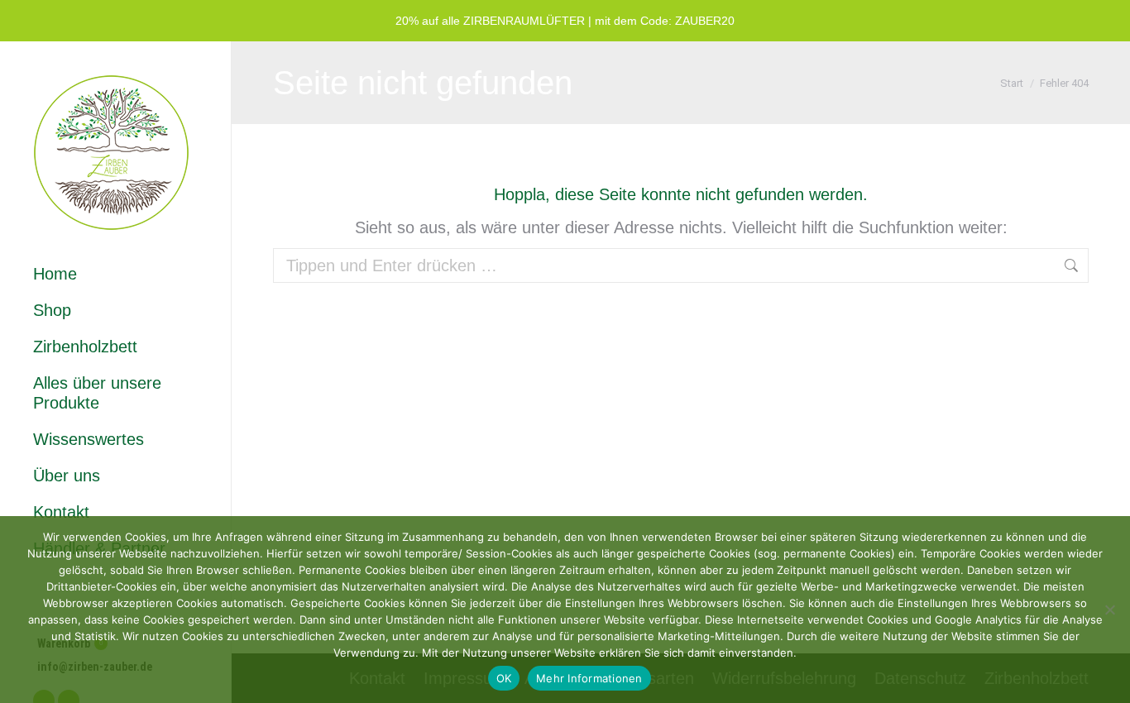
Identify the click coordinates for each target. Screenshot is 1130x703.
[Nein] (1109, 609)
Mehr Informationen (589, 678)
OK (504, 678)
